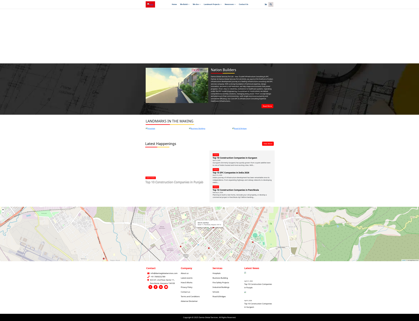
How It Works (186, 282)
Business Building (220, 278)
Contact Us (243, 4)
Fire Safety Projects (221, 282)
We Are (196, 4)
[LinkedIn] (266, 4)
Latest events (186, 278)
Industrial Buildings (221, 287)
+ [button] (3, 209)
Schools (216, 292)
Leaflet (403, 260)
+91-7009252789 (158, 276)
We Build (184, 4)
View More (268, 143)
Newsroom (229, 4)
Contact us (185, 292)
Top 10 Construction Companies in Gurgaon (235, 157)
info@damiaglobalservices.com (164, 273)
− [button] (3, 213)
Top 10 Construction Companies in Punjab (174, 182)
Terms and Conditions (190, 296)
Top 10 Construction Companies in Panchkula (236, 190)
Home (174, 4)
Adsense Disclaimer (189, 301)
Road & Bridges (219, 296)
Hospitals (217, 273)
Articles (216, 155)
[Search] (270, 4)
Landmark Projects (212, 4)
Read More (267, 106)
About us (185, 273)
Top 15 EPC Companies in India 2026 (231, 172)
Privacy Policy (186, 287)
